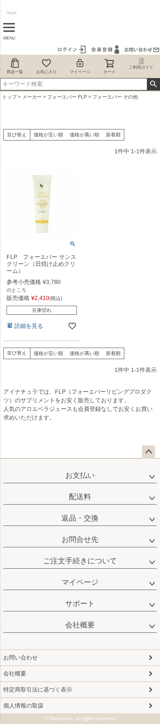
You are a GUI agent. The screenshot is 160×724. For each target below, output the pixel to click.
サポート (80, 603)
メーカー (32, 97)
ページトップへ (148, 452)
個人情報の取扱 (23, 705)
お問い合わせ (20, 657)
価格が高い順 (84, 135)
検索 (153, 84)
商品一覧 (15, 71)
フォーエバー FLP (67, 97)
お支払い (80, 475)
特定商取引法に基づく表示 (37, 689)
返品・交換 (80, 518)
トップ (9, 97)
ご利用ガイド (141, 67)
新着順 (113, 135)
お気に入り (46, 71)
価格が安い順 (48, 135)
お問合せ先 (80, 539)
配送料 (80, 497)
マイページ (80, 71)
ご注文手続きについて (80, 561)
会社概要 (80, 625)
